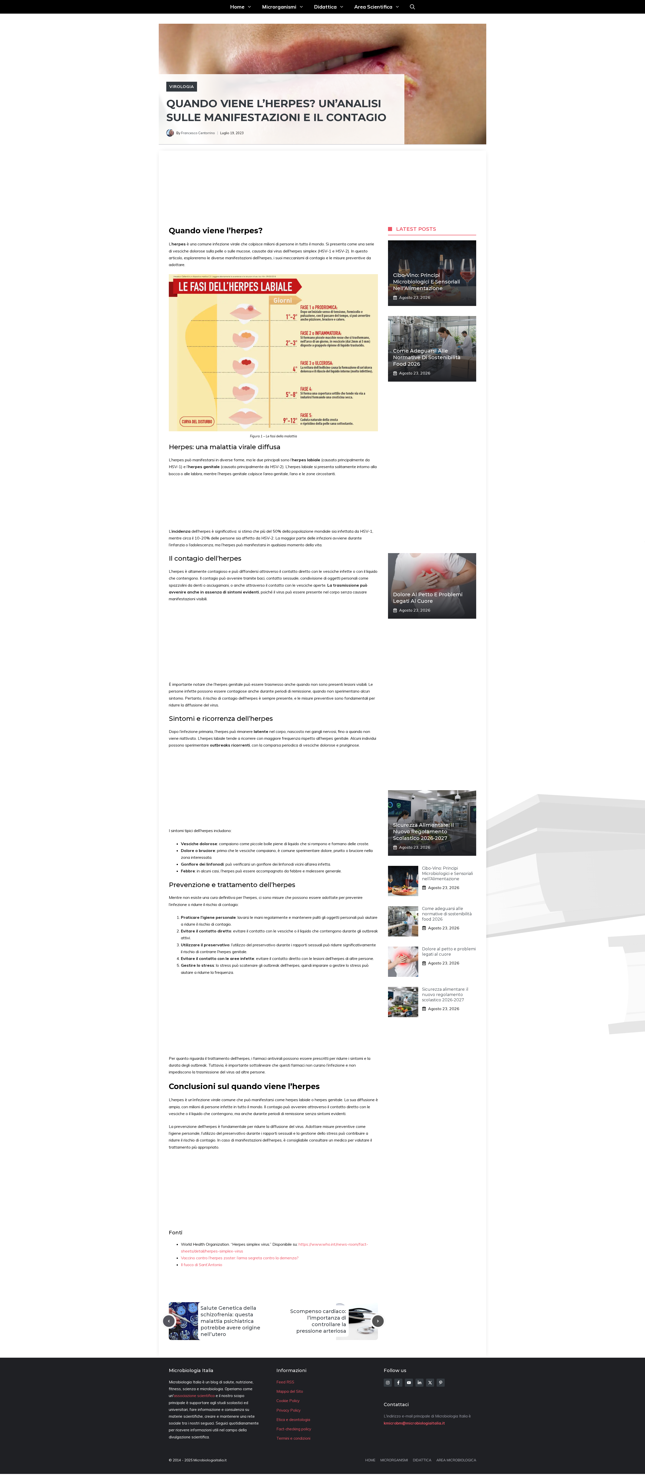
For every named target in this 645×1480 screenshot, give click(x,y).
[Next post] (377, 1321)
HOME (370, 1460)
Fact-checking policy (293, 1429)
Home (237, 7)
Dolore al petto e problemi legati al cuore (449, 952)
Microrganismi (279, 7)
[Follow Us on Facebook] (398, 1383)
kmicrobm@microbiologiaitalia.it (414, 1423)
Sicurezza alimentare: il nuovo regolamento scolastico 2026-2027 (423, 831)
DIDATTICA (422, 1460)
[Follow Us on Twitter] (430, 1383)
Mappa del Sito (289, 1391)
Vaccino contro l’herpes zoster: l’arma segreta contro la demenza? (240, 1257)
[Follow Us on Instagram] (388, 1383)
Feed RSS (285, 1382)
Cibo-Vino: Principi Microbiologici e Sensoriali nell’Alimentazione (426, 281)
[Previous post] (168, 1321)
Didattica (325, 7)
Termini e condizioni (293, 1438)
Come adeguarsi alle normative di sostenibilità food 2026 (427, 357)
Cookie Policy (288, 1400)
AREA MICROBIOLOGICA (456, 1460)
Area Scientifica (373, 7)
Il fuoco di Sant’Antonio (201, 1264)
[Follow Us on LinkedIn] (419, 1383)
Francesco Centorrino (198, 133)
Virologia (181, 86)
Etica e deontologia (293, 1419)
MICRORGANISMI (394, 1460)
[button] (412, 7)
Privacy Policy (288, 1410)
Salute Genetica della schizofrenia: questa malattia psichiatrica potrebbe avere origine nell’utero (230, 1321)
